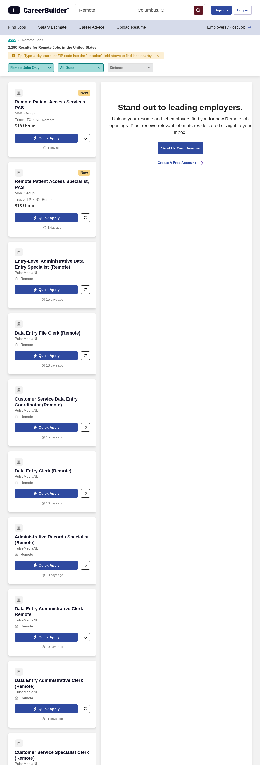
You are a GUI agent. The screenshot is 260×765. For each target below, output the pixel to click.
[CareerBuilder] (38, 10)
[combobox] (104, 10)
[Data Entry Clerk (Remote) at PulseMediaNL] (52, 482)
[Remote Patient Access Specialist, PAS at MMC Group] (52, 199)
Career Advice (91, 27)
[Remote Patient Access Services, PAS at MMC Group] (52, 119)
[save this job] (85, 138)
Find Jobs (17, 27)
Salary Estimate (52, 27)
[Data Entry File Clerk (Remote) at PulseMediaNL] (52, 344)
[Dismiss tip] (157, 55)
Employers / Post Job (226, 27)
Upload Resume (131, 27)
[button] (198, 10)
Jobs (12, 40)
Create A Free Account (177, 163)
